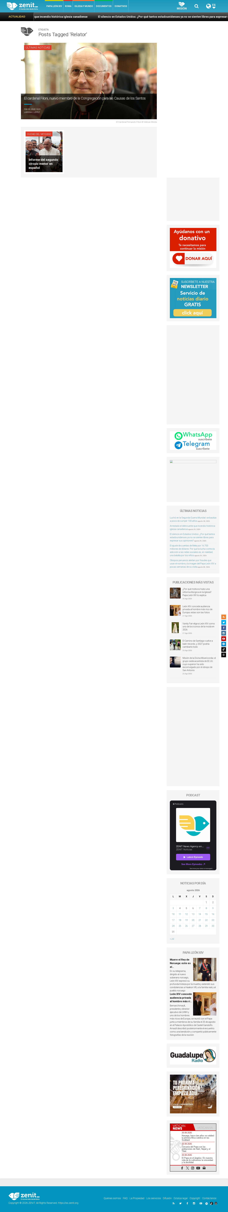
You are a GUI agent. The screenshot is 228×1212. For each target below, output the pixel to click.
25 (180, 926)
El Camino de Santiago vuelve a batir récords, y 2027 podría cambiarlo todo (198, 644)
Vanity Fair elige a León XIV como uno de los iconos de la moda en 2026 (199, 626)
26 (186, 926)
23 (213, 920)
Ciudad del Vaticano (39, 134)
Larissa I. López (32, 112)
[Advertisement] (193, 199)
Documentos (104, 6)
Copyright (195, 1198)
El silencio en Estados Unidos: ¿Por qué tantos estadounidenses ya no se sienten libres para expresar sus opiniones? (103, 16)
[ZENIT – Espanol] (26, 6)
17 (173, 920)
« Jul (172, 939)
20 (193, 920)
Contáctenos (209, 1198)
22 (206, 920)
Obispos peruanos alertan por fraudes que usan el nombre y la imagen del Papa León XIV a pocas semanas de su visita (193, 563)
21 (200, 920)
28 (200, 926)
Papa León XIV (54, 6)
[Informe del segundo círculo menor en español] (44, 151)
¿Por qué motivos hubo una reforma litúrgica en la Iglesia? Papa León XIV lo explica (197, 592)
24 (173, 926)
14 (200, 914)
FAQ (125, 1198)
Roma (68, 6)
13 (193, 914)
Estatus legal (181, 1198)
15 (206, 914)
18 (180, 920)
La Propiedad (137, 1198)
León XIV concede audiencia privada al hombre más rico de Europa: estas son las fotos (197, 609)
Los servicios (153, 1198)
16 (213, 914)
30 (213, 926)
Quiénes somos (112, 1198)
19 (186, 920)
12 (186, 914)
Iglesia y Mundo (83, 6)
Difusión (167, 1198)
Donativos (121, 6)
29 (206, 926)
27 (193, 926)
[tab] (181, 1127)
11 (180, 914)
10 (173, 914)
